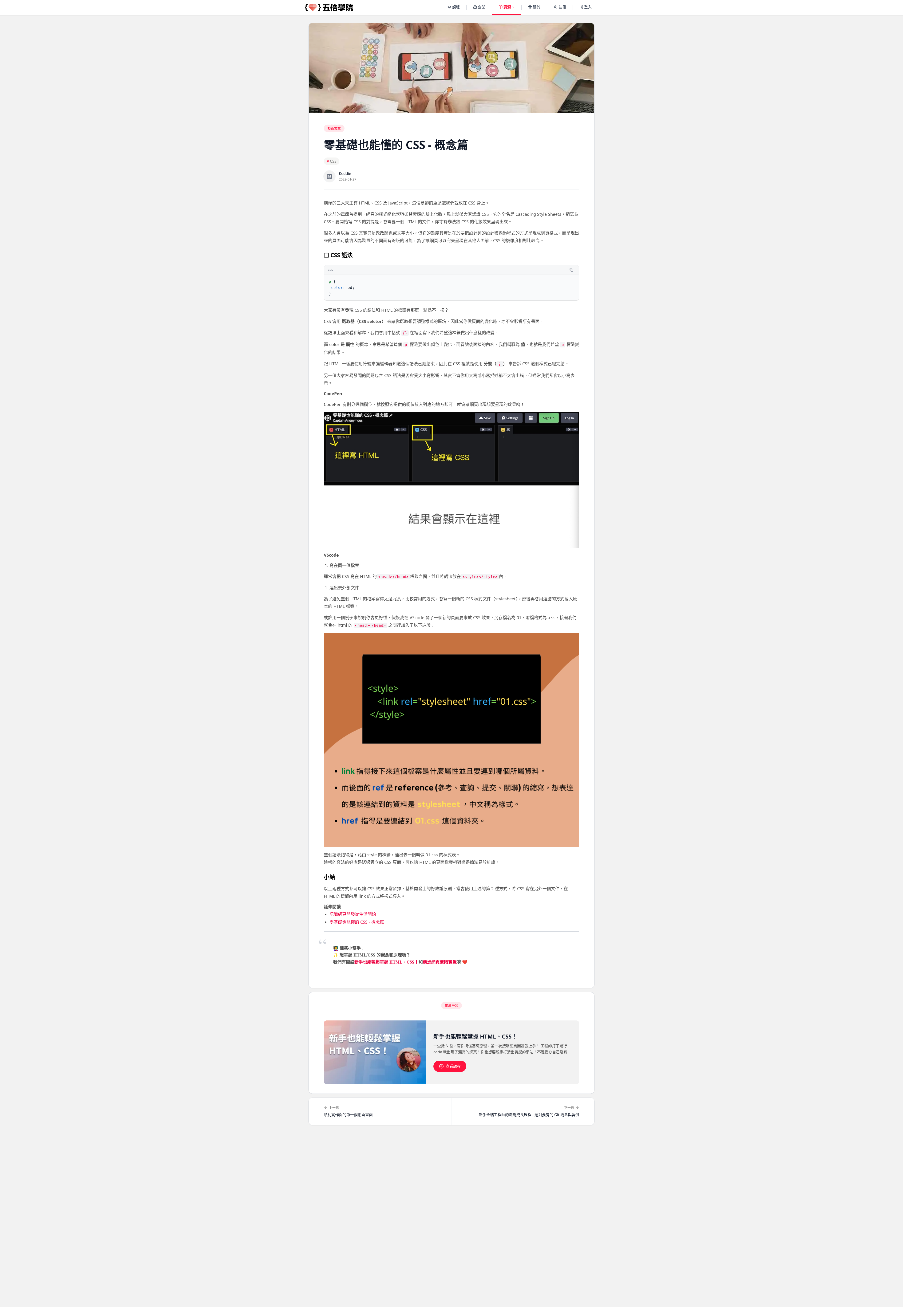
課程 (456, 7)
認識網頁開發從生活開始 (352, 914)
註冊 (562, 7)
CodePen (333, 393)
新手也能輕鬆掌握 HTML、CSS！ (386, 962)
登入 (588, 7)
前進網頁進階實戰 (440, 962)
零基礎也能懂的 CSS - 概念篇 (356, 922)
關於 (536, 7)
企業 (481, 7)
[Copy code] (571, 270)
